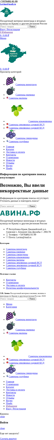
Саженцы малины (15, 260)
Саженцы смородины (17, 254)
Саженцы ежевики (15, 252)
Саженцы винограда (16, 249)
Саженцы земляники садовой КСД (24, 265)
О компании (12, 282)
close (2, 416)
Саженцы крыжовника (17, 257)
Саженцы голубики (16, 268)
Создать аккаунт (8, 438)
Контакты (11, 280)
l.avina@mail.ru (8, 4)
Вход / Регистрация (16, 408)
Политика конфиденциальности (22, 288)
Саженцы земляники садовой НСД (24, 262)
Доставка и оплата (15, 285)
